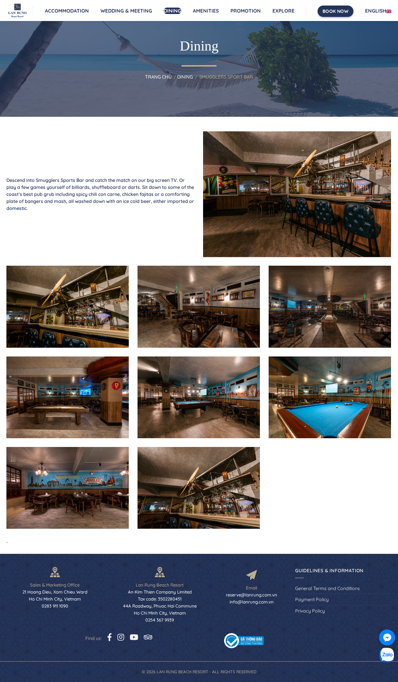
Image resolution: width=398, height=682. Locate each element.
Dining (172, 11)
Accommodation (67, 11)
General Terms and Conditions (327, 588)
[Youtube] (134, 637)
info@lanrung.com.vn (252, 602)
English (375, 11)
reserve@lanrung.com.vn (251, 595)
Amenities (206, 11)
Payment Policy (312, 599)
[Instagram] (120, 637)
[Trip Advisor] (148, 637)
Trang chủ (158, 77)
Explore (283, 11)
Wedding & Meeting (126, 11)
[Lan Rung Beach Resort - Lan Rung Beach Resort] (20, 10)
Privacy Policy (310, 611)
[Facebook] (109, 637)
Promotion (245, 11)
